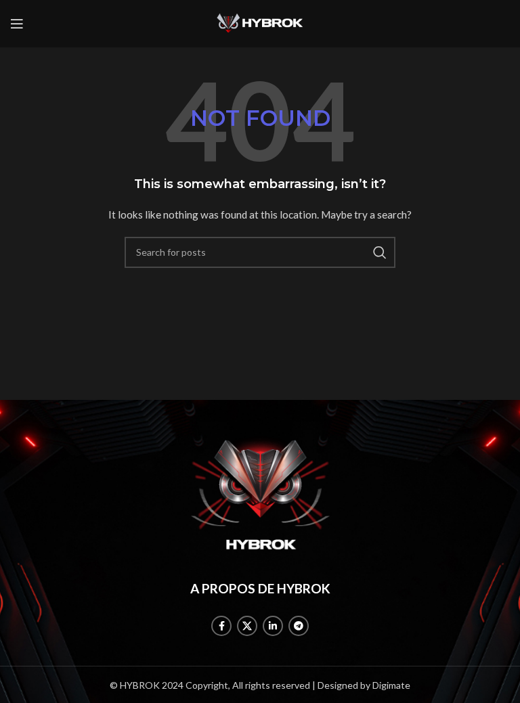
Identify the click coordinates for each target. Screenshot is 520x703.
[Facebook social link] (221, 626)
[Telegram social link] (298, 626)
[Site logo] (260, 22)
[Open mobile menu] (16, 23)
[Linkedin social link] (273, 626)
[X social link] (247, 626)
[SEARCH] (379, 252)
